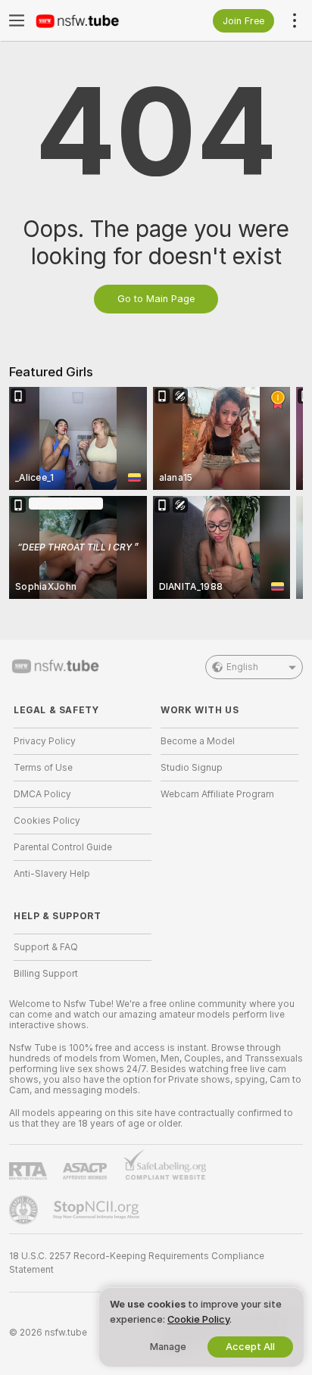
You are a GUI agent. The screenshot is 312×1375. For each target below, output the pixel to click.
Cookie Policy (198, 1319)
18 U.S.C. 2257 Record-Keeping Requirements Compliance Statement (136, 1263)
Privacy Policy (45, 741)
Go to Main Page (156, 298)
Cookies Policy (47, 820)
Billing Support (46, 973)
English (242, 667)
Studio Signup (192, 767)
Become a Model (198, 741)
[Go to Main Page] (94, 20)
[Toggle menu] (16, 20)
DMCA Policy (42, 794)
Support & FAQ (46, 947)
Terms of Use (43, 767)
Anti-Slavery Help (52, 873)
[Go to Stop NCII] (97, 1210)
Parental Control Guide (63, 847)
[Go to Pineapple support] (25, 1210)
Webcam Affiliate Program (217, 794)
